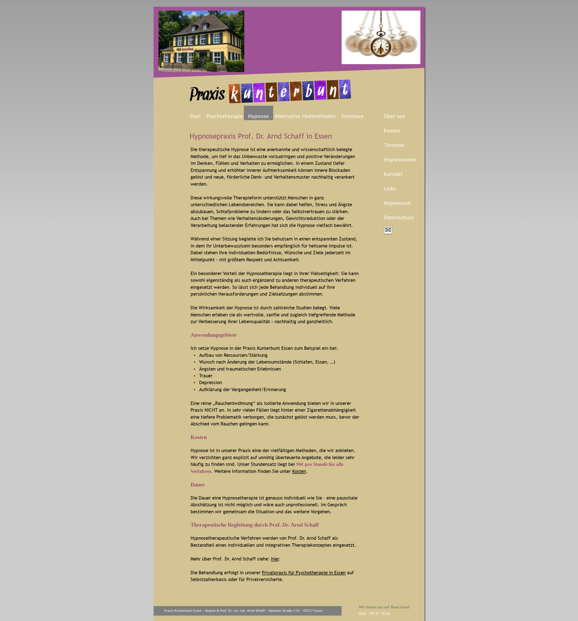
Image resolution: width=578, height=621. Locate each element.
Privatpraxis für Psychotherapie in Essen (304, 573)
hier (275, 559)
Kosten (299, 471)
